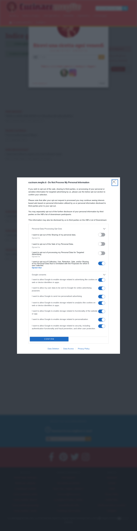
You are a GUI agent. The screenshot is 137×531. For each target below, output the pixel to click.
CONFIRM (49, 339)
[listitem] (68, 228)
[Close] (114, 182)
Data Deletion (53, 349)
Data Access (68, 349)
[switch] (101, 234)
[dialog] (68, 265)
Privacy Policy (84, 349)
